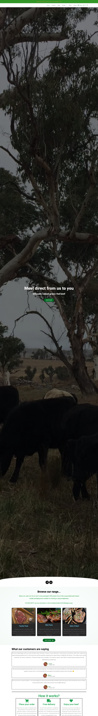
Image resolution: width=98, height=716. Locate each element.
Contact (75, 5)
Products (54, 5)
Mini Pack (49, 625)
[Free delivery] (49, 700)
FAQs (59, 5)
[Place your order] (26, 700)
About (70, 5)
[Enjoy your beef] (71, 700)
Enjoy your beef (71, 704)
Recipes (64, 5)
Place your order (27, 704)
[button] (87, 5)
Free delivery (49, 704)
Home (48, 5)
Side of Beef (74, 626)
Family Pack (23, 626)
